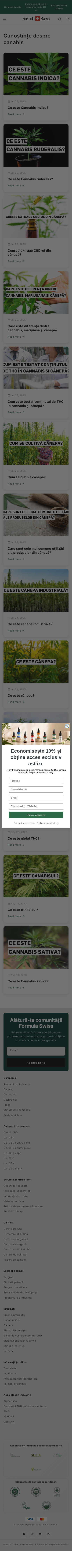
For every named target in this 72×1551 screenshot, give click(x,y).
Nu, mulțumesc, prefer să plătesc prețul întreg (36, 823)
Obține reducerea (36, 815)
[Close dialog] (67, 726)
